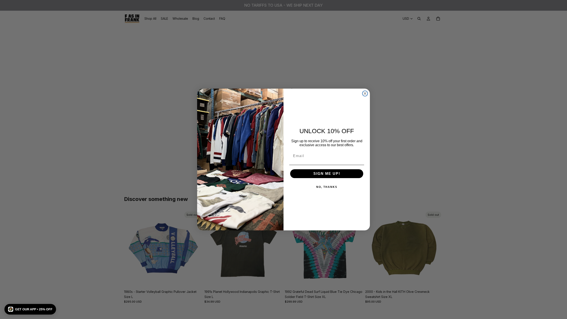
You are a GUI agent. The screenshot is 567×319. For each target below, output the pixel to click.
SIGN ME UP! (326, 173)
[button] (30, 309)
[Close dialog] (365, 93)
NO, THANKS (326, 187)
